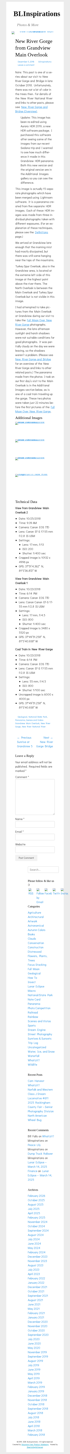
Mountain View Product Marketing (35, 1444)
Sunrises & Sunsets (40, 1038)
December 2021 (37, 1287)
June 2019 (34, 1369)
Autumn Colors (36, 930)
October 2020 (36, 1330)
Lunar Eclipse (36, 986)
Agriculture (34, 912)
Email (19, 831)
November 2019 (37, 1352)
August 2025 (35, 1204)
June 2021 (34, 1304)
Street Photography (40, 1034)
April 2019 (34, 1378)
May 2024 (34, 1248)
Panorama (20, 719)
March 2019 (35, 1382)
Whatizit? (34, 1060)
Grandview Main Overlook (27, 723)
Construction (35, 947)
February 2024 (36, 1252)
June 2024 (34, 1243)
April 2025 (34, 1213)
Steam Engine (37, 1030)
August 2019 (35, 1361)
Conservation (36, 943)
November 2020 (37, 1326)
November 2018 (37, 1400)
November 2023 (37, 1261)
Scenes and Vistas (34, 719)
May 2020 (34, 1348)
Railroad (33, 1012)
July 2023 (33, 1269)
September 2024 (38, 1230)
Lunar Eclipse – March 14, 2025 (40, 1175)
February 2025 (36, 1217)
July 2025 (33, 1209)
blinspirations (44, 61)
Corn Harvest (36, 1081)
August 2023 (35, 1265)
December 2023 (37, 1256)
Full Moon (33, 969)
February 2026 (36, 1196)
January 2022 (36, 1282)
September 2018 (38, 1408)
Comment (22, 777)
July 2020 (34, 1339)
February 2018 (36, 1434)
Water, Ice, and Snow (41, 1051)
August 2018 (35, 1413)
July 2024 (34, 1239)
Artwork (32, 921)
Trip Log (33, 1043)
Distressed (34, 951)
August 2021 (35, 1300)
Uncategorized (37, 1047)
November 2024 (37, 1222)
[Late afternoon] (31, 457)
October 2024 (36, 1226)
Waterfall (33, 1056)
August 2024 (36, 1235)
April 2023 (34, 1274)
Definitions (41, 232)
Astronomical (36, 925)
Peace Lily (34, 1145)
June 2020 (34, 1343)
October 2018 (36, 1404)
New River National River (34, 726)
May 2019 (34, 1374)
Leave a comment (26, 64)
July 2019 (33, 1365)
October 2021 (36, 1291)
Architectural (36, 917)
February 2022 (36, 1278)
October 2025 (36, 1200)
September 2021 (38, 1295)
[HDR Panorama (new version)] (31, 422)
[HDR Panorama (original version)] (31, 439)
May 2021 (34, 1308)
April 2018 (34, 1426)
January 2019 (36, 1391)
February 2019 (36, 1387)
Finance (32, 1171)
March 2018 (35, 1430)
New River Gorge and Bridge (33, 359)
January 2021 (36, 1317)
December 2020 (38, 1322)
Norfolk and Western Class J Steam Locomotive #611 (40, 1094)
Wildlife (32, 1064)
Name (19, 819)
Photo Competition (39, 1008)
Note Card (34, 999)
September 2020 (38, 1335)
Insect (32, 982)
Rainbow (33, 1017)
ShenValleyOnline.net (35, 1447)
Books (31, 934)
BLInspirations (36, 14)
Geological (22, 716)
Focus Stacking (37, 964)
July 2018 (33, 1417)
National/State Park (38, 716)
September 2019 (38, 1356)
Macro (32, 990)
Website (20, 844)
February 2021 (36, 1313)
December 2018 (37, 1395)
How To (32, 977)
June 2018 (34, 1421)
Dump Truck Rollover (40, 1153)
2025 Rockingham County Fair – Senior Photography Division (41, 1107)
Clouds (32, 938)
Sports (32, 1025)
